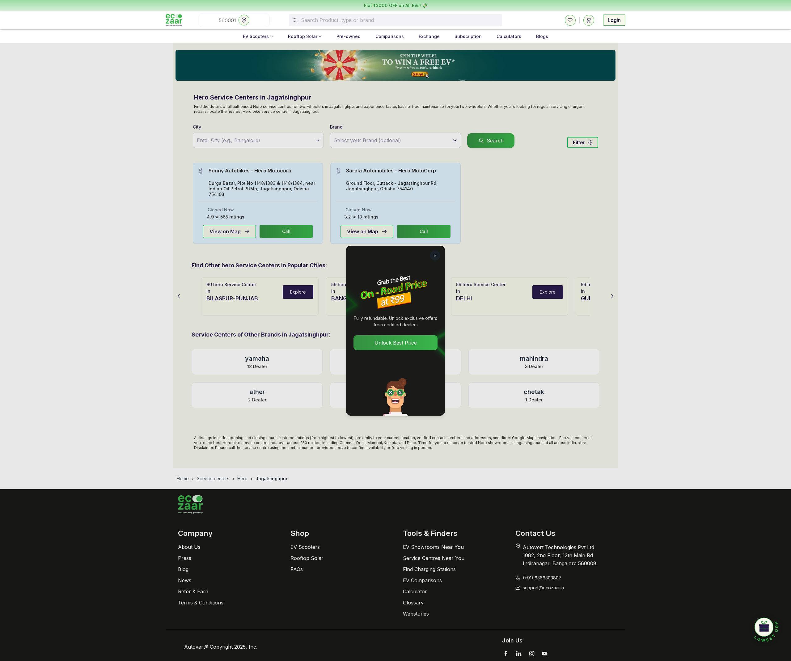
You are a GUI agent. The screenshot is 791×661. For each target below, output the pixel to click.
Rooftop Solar (302, 36)
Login (614, 20)
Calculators (509, 36)
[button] (766, 630)
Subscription (468, 36)
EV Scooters (256, 36)
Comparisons (389, 36)
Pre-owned (348, 36)
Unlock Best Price (395, 343)
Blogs (542, 36)
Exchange (429, 36)
